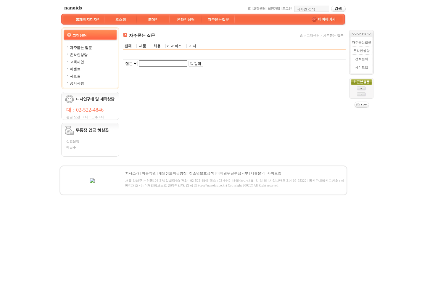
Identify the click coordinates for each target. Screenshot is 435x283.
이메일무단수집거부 (232, 173)
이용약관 (149, 173)
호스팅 (120, 19)
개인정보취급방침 (172, 173)
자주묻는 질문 (81, 48)
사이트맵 (361, 67)
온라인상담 (186, 19)
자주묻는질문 (218, 19)
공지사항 (77, 83)
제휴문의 (258, 173)
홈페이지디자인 (88, 19)
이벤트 (75, 69)
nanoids (73, 8)
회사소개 (132, 173)
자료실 (75, 76)
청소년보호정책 (201, 173)
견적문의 (361, 59)
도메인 (153, 19)
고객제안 (77, 62)
